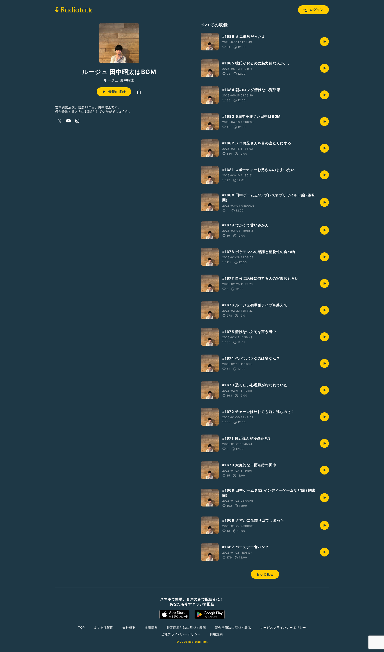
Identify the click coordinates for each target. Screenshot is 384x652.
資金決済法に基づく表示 (233, 627)
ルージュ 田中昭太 (119, 80)
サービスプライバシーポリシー (283, 627)
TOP (81, 627)
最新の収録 (117, 92)
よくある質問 (104, 627)
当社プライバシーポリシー (181, 634)
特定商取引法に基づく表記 (186, 627)
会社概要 (129, 627)
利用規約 (216, 634)
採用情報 (151, 627)
